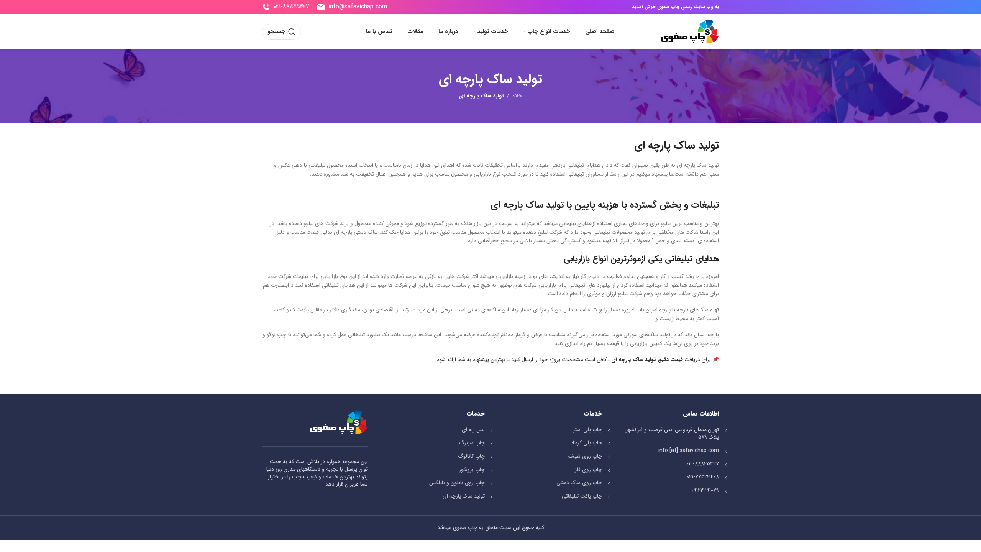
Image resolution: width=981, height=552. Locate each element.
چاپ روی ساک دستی (579, 482)
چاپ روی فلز (588, 469)
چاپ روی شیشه (585, 456)
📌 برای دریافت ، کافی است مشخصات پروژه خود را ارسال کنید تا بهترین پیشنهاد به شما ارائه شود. (577, 359)
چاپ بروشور (472, 469)
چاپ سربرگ (472, 443)
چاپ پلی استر (587, 430)
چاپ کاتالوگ (471, 456)
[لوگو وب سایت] (689, 31)
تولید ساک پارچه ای (464, 496)
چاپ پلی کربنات (585, 443)
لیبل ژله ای (473, 430)
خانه (517, 96)
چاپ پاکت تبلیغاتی (582, 496)
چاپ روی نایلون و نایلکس (457, 482)
